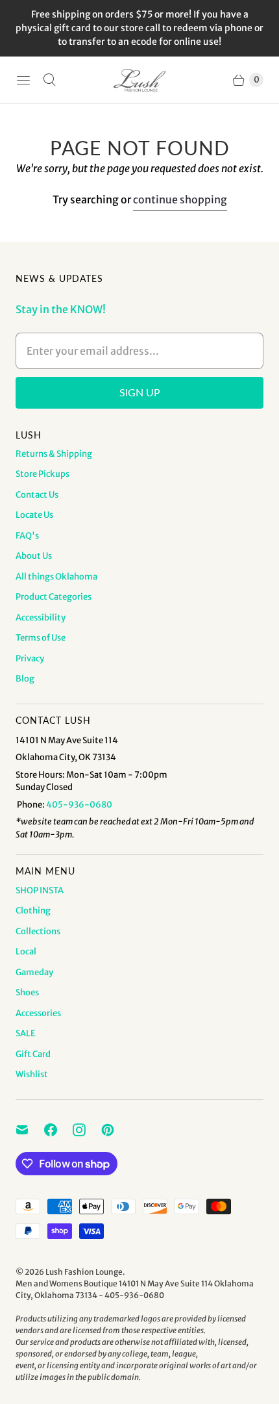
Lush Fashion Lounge (84, 1272)
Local (26, 951)
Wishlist (32, 1074)
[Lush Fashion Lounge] (139, 80)
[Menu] (23, 80)
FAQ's (27, 535)
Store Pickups (42, 473)
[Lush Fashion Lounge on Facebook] (58, 1130)
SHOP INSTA (40, 890)
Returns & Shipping (54, 453)
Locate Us (34, 514)
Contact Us (37, 494)
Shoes (27, 992)
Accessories (38, 1013)
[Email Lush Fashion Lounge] (30, 1130)
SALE (26, 1033)
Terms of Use (41, 637)
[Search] (49, 80)
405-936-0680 (79, 804)
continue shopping (180, 199)
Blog (25, 678)
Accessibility (41, 617)
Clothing (33, 910)
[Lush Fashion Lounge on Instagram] (87, 1130)
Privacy (30, 658)
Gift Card (33, 1054)
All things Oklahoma (56, 576)
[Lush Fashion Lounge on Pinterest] (115, 1130)
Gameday (34, 972)
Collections (38, 931)
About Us (34, 555)
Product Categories (53, 596)
